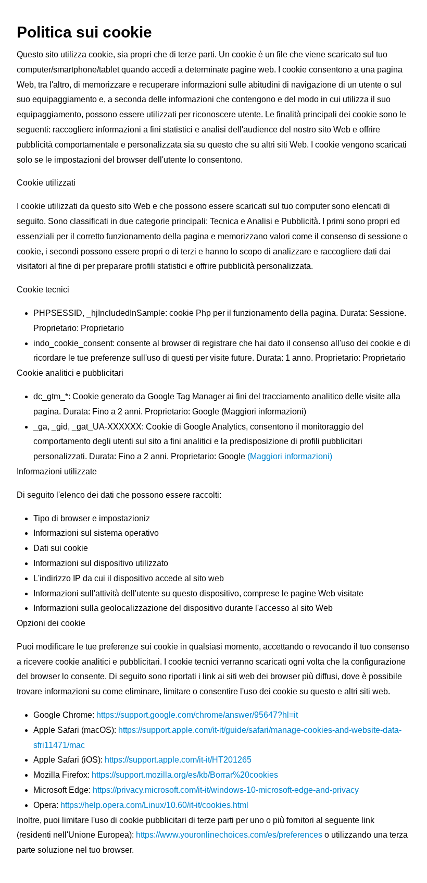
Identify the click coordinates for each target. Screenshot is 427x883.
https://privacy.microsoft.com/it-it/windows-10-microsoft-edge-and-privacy (226, 790)
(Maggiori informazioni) (289, 456)
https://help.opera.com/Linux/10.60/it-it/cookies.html (154, 805)
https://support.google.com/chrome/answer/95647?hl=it (196, 714)
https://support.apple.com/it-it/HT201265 (178, 759)
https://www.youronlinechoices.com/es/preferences (228, 834)
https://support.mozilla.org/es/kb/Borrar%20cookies (184, 774)
